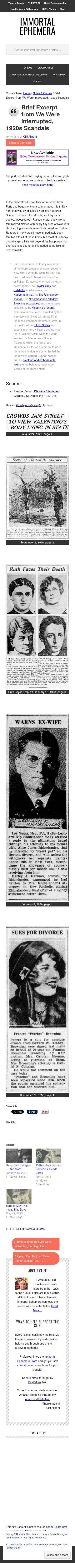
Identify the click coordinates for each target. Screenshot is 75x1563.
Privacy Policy (13, 1547)
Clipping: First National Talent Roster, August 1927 (32, 1258)
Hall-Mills (19, 290)
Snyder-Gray (43, 286)
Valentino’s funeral (43, 307)
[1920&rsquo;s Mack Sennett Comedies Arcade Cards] (48, 1156)
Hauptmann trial (23, 294)
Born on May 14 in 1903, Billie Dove (17, 1207)
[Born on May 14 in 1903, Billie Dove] (19, 1196)
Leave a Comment (20, 143)
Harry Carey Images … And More (18, 1167)
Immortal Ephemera (38, 26)
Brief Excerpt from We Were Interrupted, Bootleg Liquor (32, 1244)
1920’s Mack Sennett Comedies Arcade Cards (48, 1169)
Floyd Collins (42, 325)
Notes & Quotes (35, 1229)
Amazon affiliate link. (37, 1399)
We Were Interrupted (46, 391)
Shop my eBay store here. (37, 185)
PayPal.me (34, 1382)
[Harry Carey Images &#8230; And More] (19, 1156)
